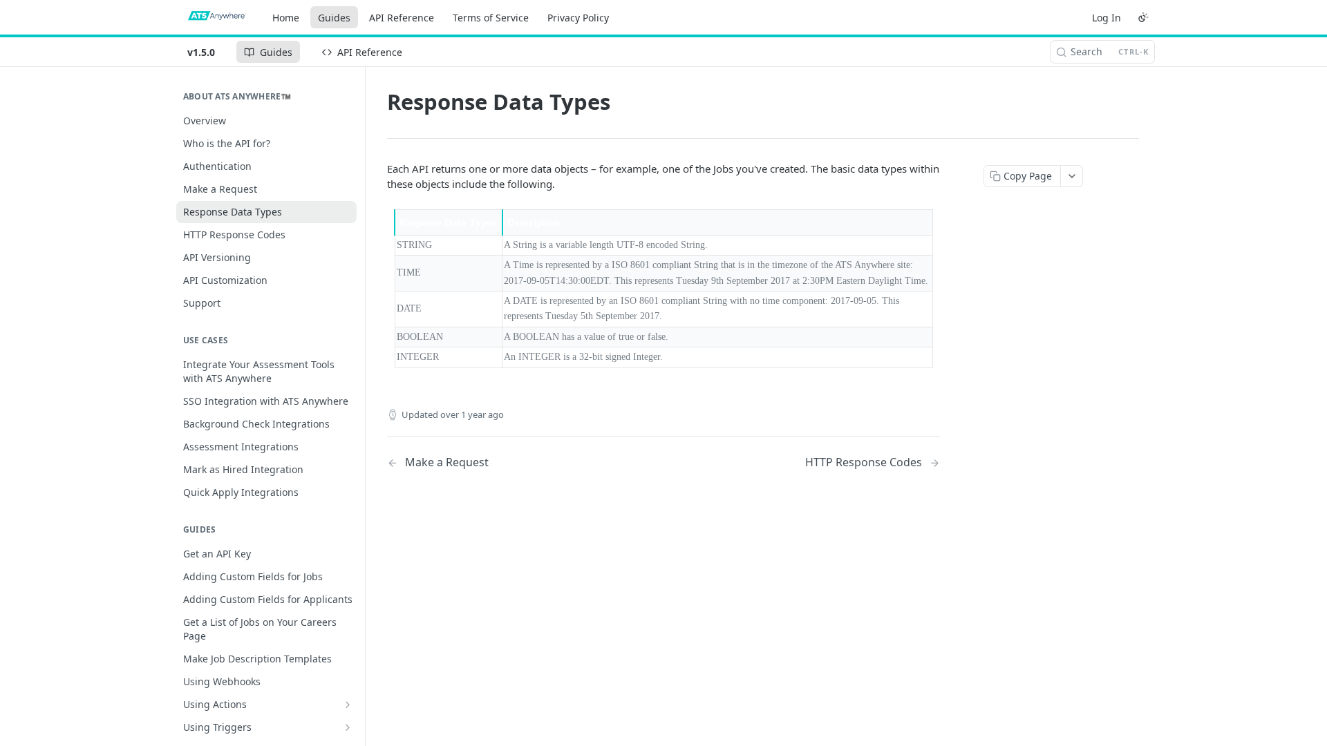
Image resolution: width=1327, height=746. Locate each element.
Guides (334, 17)
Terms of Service (491, 17)
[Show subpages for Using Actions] (347, 704)
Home (285, 17)
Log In (1106, 17)
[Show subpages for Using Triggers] (347, 727)
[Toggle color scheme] (1143, 17)
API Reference (401, 17)
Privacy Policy (578, 17)
